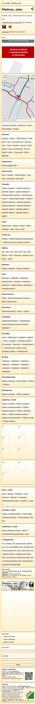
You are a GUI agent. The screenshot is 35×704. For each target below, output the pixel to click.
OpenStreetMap (14, 118)
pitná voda (10, 178)
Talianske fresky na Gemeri (11, 195)
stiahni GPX (5, 575)
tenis (17, 229)
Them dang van (17, 142)
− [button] (4, 80)
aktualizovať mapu (12, 571)
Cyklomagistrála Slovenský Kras (12, 534)
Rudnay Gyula (21, 348)
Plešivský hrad (22, 351)
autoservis (17, 281)
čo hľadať (5, 656)
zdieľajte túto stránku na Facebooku (11, 672)
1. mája (30, 501)
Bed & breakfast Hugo (9, 165)
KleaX (9, 145)
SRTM (9, 699)
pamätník (22, 337)
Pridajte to (4, 700)
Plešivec (16, 129)
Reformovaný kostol (8, 311)
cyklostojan (5, 361)
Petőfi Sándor (12, 337)
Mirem (26, 152)
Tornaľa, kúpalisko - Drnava (11, 530)
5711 (27, 534)
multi (11, 229)
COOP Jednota (21, 138)
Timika (4, 298)
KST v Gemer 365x (23, 550)
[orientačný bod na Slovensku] (4, 26)
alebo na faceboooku (9, 639)
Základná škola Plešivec (10, 321)
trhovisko (5, 138)
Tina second (18, 152)
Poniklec (10, 175)
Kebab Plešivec (20, 175)
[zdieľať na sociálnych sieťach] (32, 8)
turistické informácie (22, 188)
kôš (3, 252)
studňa (4, 216)
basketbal (5, 229)
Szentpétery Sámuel (24, 341)
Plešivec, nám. (16, 3)
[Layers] (31, 78)
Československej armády (11, 22)
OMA (8, 3)
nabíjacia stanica (16, 285)
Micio (3, 175)
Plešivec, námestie (8, 188)
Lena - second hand (15, 149)
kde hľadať (5, 647)
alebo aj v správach (9, 642)
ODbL (22, 687)
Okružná (10, 494)
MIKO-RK (5, 156)
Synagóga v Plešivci (8, 351)
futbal (28, 225)
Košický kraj (22, 125)
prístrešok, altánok (8, 191)
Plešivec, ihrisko (28, 417)
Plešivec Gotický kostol (16, 198)
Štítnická (13, 497)
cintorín (19, 311)
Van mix (23, 145)
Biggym (15, 225)
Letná (4, 494)
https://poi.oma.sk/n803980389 (9, 120)
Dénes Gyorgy (9, 348)
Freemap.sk (24, 118)
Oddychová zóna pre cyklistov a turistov (16, 242)
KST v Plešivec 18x (8, 543)
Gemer (29, 125)
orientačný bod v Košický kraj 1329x (18, 557)
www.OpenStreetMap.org (24, 686)
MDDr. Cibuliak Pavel (9, 301)
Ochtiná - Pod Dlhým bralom (11, 514)
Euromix (16, 145)
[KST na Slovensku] (10, 26)
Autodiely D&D (7, 281)
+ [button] (4, 77)
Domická (23, 501)
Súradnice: (5, 32)
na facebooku (15, 671)
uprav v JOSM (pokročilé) (25, 571)
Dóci (8, 142)
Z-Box (10, 259)
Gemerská (18, 494)
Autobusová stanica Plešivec (11, 417)
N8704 (24, 530)
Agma (10, 152)
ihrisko (22, 225)
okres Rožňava (7, 129)
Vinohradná (22, 497)
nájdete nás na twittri (9, 636)
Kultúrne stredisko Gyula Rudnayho (21, 238)
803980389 (5, 572)
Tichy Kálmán (6, 344)
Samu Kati (16, 344)
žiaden (12, 138)
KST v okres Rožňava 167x (14, 547)
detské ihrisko (6, 225)
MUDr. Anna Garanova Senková (18, 298)
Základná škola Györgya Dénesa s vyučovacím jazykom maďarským (16, 324)
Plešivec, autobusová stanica (11, 407)
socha (4, 337)
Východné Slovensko (9, 125)
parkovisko (5, 278)
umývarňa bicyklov (8, 288)
